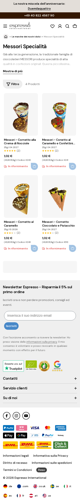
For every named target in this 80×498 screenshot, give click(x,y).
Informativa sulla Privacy (50, 456)
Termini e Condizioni (17, 470)
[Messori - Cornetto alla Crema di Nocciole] (21, 114)
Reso (41, 470)
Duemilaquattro (39, 8)
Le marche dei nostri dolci (26, 36)
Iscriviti (11, 326)
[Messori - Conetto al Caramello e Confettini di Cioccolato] (59, 114)
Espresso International (30, 478)
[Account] (60, 26)
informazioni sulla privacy (41, 341)
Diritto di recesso (15, 463)
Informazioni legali (16, 456)
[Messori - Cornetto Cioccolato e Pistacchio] (59, 196)
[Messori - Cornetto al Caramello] (21, 196)
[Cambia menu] (5, 26)
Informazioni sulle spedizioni (52, 463)
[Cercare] (67, 26)
